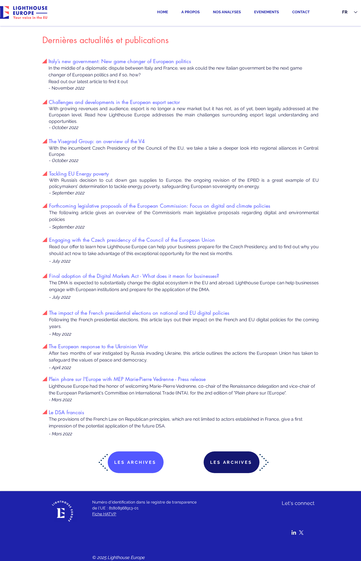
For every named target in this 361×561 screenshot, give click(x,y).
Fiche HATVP (104, 514)
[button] (229, 12)
